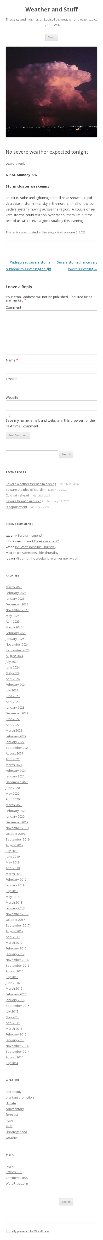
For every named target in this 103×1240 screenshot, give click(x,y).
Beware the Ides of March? (25, 489)
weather (12, 1137)
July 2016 (12, 977)
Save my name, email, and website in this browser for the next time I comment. (50, 423)
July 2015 (12, 1011)
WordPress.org (17, 1183)
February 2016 (16, 994)
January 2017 (15, 954)
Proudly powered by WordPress (27, 1231)
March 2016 (14, 988)
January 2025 (15, 638)
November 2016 (17, 960)
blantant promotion (20, 1097)
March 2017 (14, 942)
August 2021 (14, 753)
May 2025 (12, 616)
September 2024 (17, 650)
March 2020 (14, 805)
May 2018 (12, 897)
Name (12, 360)
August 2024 (14, 656)
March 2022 (14, 730)
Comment (13, 307)
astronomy (14, 1091)
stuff (9, 1126)
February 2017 (16, 948)
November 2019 (17, 828)
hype (9, 1120)
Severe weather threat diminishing (31, 484)
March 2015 (14, 1028)
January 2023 (15, 707)
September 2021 (17, 747)
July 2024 (12, 661)
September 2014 (17, 1051)
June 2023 (13, 696)
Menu (51, 37)
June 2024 (13, 667)
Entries (14, 1172)
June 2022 (13, 719)
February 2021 (16, 770)
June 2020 (13, 788)
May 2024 (12, 673)
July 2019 (12, 851)
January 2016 (15, 1000)
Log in (10, 1166)
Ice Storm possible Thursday (35, 547)
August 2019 (14, 845)
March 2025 (14, 627)
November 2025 (17, 610)
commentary (15, 1109)
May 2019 (12, 862)
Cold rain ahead (17, 495)
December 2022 (17, 713)
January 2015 (15, 1040)
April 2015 (13, 1023)
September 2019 (17, 839)
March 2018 (14, 902)
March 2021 (14, 765)
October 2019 (15, 833)
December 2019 (17, 822)
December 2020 (17, 782)
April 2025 (13, 621)
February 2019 (16, 879)
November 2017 (17, 914)
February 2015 (16, 1034)
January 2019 (15, 885)
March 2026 (14, 587)
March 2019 (14, 874)
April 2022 (13, 724)
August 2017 (14, 931)
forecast (12, 1114)
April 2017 (13, 937)
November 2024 (17, 644)
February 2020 (16, 811)
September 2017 (17, 925)
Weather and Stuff (51, 9)
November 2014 (17, 1046)
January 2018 (15, 908)
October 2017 (15, 919)
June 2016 (13, 983)
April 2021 (13, 759)
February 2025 (16, 633)
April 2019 (13, 868)
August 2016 (14, 971)
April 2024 (13, 679)
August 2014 (14, 1057)
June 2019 (13, 856)
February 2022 (16, 736)
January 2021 (15, 776)
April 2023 (13, 702)
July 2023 (12, 690)
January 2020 (15, 816)
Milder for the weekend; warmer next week (47, 558)
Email (11, 379)
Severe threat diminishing (24, 501)
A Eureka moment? (28, 535)
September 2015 (17, 1005)
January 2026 (15, 598)
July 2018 (12, 891)
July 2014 (12, 1063)
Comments (17, 1177)
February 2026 (16, 593)
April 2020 (13, 799)
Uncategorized (52, 232)
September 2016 (17, 965)
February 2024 (16, 684)
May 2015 (12, 1017)
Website (12, 397)
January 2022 (15, 742)
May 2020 (12, 793)
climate (11, 1103)
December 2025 (17, 604)
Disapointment (16, 507)
